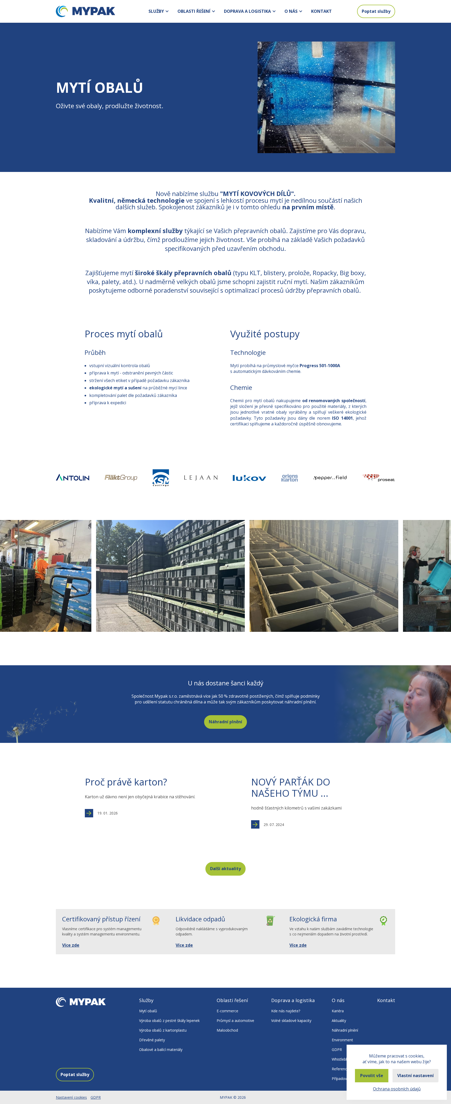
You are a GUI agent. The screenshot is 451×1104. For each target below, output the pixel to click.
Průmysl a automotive (235, 1020)
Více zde (70, 945)
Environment (342, 1039)
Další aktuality (225, 868)
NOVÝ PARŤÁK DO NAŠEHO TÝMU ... (290, 788)
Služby (156, 11)
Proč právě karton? (126, 782)
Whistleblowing (344, 1059)
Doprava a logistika (247, 11)
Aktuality (339, 1020)
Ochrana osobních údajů (397, 1089)
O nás (291, 11)
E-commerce (227, 1010)
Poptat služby (376, 11)
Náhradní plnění (225, 722)
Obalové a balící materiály (160, 1049)
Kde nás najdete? (285, 1010)
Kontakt (321, 11)
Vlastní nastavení (415, 1075)
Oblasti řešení (193, 11)
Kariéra (338, 1010)
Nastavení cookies (71, 1097)
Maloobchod (227, 1030)
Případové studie (346, 1078)
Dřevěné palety (152, 1039)
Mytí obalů (148, 1010)
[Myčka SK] (326, 97)
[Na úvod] (85, 11)
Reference (340, 1068)
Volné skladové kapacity (291, 1020)
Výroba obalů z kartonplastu (163, 1030)
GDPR (337, 1049)
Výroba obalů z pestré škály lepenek (169, 1020)
